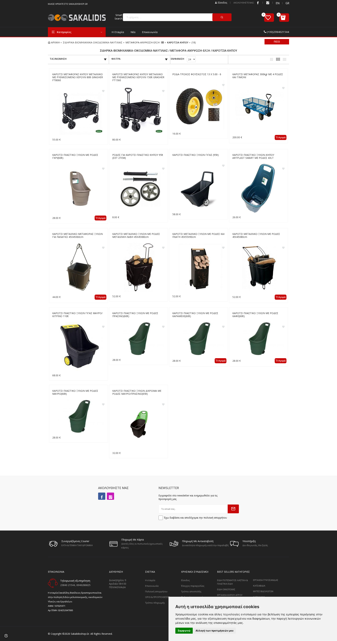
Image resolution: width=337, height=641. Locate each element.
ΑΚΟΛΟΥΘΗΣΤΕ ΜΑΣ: (243, 2)
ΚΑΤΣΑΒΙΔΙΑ (259, 585)
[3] (271, 59)
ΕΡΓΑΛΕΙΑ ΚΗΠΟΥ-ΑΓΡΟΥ (229, 595)
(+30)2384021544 (278, 32)
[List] (284, 59)
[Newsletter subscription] (233, 509)
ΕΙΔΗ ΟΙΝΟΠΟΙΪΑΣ (226, 589)
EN (277, 3)
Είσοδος (222, 2)
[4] (278, 59)
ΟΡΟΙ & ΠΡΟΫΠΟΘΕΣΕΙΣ (157, 597)
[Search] (222, 17)
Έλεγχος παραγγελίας (192, 585)
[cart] (284, 17)
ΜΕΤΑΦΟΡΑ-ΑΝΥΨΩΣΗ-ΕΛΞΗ (142, 42)
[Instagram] (110, 496)
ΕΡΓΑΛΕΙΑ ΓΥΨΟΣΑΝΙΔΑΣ (265, 580)
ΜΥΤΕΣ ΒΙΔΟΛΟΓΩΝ (263, 591)
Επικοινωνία (149, 32)
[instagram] (267, 2)
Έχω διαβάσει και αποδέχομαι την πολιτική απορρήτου (195, 517)
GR (287, 3)
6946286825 (83, 585)
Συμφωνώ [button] (184, 630)
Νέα (133, 32)
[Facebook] (258, 2)
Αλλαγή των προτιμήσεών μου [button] (214, 630)
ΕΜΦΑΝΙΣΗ (177, 58)
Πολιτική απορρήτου (156, 591)
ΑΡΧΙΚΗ (55, 42)
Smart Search (118, 16)
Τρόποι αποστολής (191, 591)
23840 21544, (68, 585)
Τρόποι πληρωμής (155, 602)
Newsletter (168, 487)
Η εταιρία (118, 32)
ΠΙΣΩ (277, 41)
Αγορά (282, 137)
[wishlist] (269, 17)
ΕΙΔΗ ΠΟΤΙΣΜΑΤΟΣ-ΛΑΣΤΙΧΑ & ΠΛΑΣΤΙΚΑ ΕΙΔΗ (232, 582)
